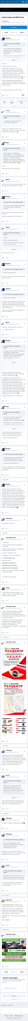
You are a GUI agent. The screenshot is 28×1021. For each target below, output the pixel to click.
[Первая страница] (3, 32)
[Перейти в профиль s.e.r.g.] (3, 111)
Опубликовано (13, 39)
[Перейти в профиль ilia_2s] (3, 776)
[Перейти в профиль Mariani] (3, 38)
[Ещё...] (24, 39)
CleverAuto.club (11, 537)
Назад (6, 32)
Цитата (7, 95)
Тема (11, 1015)
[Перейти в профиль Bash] (3, 143)
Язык (6, 1015)
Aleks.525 (9, 900)
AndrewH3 (9, 518)
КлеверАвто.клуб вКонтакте (8, 562)
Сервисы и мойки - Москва (18, 22)
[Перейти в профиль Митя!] (3, 180)
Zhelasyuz (9, 750)
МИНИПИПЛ (7, 10)
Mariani (8, 38)
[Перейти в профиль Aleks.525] (3, 900)
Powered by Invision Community (14, 1018)
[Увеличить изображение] (14, 662)
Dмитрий (8, 818)
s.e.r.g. (8, 110)
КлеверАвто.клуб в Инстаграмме (10, 567)
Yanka (7, 588)
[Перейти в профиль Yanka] (3, 588)
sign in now (11, 980)
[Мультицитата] (3, 95)
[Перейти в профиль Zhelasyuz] (3, 751)
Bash (7, 142)
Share (14, 996)
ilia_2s (7, 775)
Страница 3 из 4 (14, 32)
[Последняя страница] (25, 32)
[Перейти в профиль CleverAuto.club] (3, 538)
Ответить (14, 27)
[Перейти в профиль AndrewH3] (3, 519)
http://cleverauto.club (10, 557)
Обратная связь (19, 1015)
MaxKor (7, 21)
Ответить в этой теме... (11, 988)
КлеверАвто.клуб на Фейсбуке (9, 565)
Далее (22, 32)
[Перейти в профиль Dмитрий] (3, 819)
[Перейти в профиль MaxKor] (3, 197)
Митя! (8, 179)
